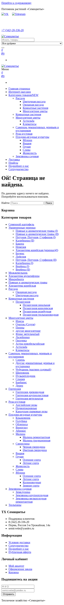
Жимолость (30, 153)
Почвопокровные (26, 408)
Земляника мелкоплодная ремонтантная (31, 500)
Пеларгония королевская (38, 308)
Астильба (28, 120)
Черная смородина (34, 446)
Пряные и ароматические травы (28, 282)
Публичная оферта (20, 552)
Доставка (14, 159)
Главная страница (19, 88)
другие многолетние (28, 330)
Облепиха (22, 424)
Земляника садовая (27, 156)
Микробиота (16, 279)
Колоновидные (32, 482)
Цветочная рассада (34, 101)
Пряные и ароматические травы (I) (37, 230)
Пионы (20, 327)
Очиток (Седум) (25, 324)
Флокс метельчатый (27, 334)
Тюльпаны (15, 504)
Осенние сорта (32, 459)
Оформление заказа (20, 569)
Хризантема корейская (22, 285)
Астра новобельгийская (30, 343)
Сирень (20, 359)
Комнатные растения (35, 107)
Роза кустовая (24, 133)
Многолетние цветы (35, 111)
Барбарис (21, 382)
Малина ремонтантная (36, 437)
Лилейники (23, 337)
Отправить (8, 594)
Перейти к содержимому (16, 2)
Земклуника (23, 492)
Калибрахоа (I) (24, 263)
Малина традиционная (36, 440)
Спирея (20, 379)
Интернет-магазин (20, 91)
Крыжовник (23, 417)
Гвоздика (21, 340)
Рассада (20, 98)
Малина (20, 434)
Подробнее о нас (19, 166)
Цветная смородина (35, 450)
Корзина (14, 572)
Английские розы (26, 404)
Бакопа (20, 243)
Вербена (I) (22, 266)
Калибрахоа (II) (25, 240)
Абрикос (21, 430)
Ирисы (20, 321)
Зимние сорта (31, 485)
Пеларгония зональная (36, 305)
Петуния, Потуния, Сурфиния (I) (36, 237)
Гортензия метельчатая (29, 398)
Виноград (22, 427)
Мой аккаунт (16, 565)
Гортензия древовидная (30, 392)
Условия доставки (19, 542)
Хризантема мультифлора (24, 276)
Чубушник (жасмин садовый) (33, 369)
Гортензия (15, 388)
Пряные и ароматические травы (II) (37, 234)
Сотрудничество (18, 169)
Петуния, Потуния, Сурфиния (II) (36, 259)
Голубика (21, 421)
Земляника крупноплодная (32, 495)
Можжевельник (18, 272)
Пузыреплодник (25, 375)
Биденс (20, 253)
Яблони (27, 140)
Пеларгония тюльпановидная (40, 314)
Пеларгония (23, 301)
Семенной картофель (21, 224)
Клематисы (29, 124)
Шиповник (22, 372)
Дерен (19, 385)
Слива (26, 149)
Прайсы (13, 162)
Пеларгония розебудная (37, 311)
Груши (27, 146)
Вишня (27, 143)
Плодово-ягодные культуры (32, 136)
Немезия (21, 246)
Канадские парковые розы (31, 411)
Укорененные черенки (22, 227)
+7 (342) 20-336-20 (12, 30)
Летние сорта (31, 463)
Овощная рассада (33, 104)
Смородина (23, 443)
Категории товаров (23, 95)
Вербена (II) (23, 269)
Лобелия (21, 256)
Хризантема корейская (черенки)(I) (37, 250)
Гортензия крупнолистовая (32, 395)
